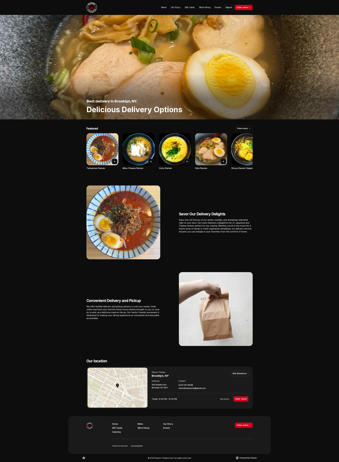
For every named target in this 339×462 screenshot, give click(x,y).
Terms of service (120, 446)
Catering (116, 432)
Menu (164, 7)
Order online (241, 399)
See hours (224, 399)
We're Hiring (204, 7)
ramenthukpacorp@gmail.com (192, 388)
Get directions (240, 373)
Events (218, 7)
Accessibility (137, 446)
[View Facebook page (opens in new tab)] (83, 458)
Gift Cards (190, 7)
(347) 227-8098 (185, 385)
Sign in (229, 7)
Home (115, 424)
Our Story (175, 7)
